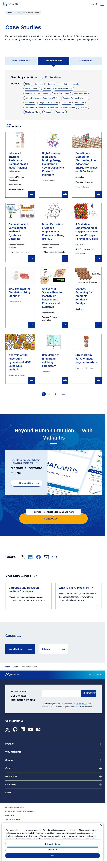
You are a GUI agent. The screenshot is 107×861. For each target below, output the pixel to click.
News (8, 792)
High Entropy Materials (69, 84)
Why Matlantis (13, 752)
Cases (17, 13)
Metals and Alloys (32, 112)
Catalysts (83, 107)
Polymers (47, 89)
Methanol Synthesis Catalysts (37, 93)
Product (9, 743)
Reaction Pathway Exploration (75, 98)
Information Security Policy (14, 807)
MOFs (27, 84)
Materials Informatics (63, 89)
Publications (86, 61)
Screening (39, 84)
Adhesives (66, 103)
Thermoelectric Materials (35, 107)
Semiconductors (80, 93)
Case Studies (15, 649)
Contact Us (53, 516)
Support (9, 760)
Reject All (52, 850)
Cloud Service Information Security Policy (20, 811)
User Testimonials (21, 61)
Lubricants (79, 103)
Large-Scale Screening (48, 103)
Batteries (47, 112)
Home (9, 13)
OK (52, 855)
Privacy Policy (81, 704)
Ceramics (51, 84)
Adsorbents (30, 103)
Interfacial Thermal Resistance (62, 107)
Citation (46, 649)
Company (10, 784)
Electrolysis (60, 112)
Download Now (26, 483)
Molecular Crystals (61, 93)
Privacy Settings (52, 844)
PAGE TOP (94, 675)
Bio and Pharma (31, 89)
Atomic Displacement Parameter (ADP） (41, 98)
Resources (11, 776)
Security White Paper (12, 819)
